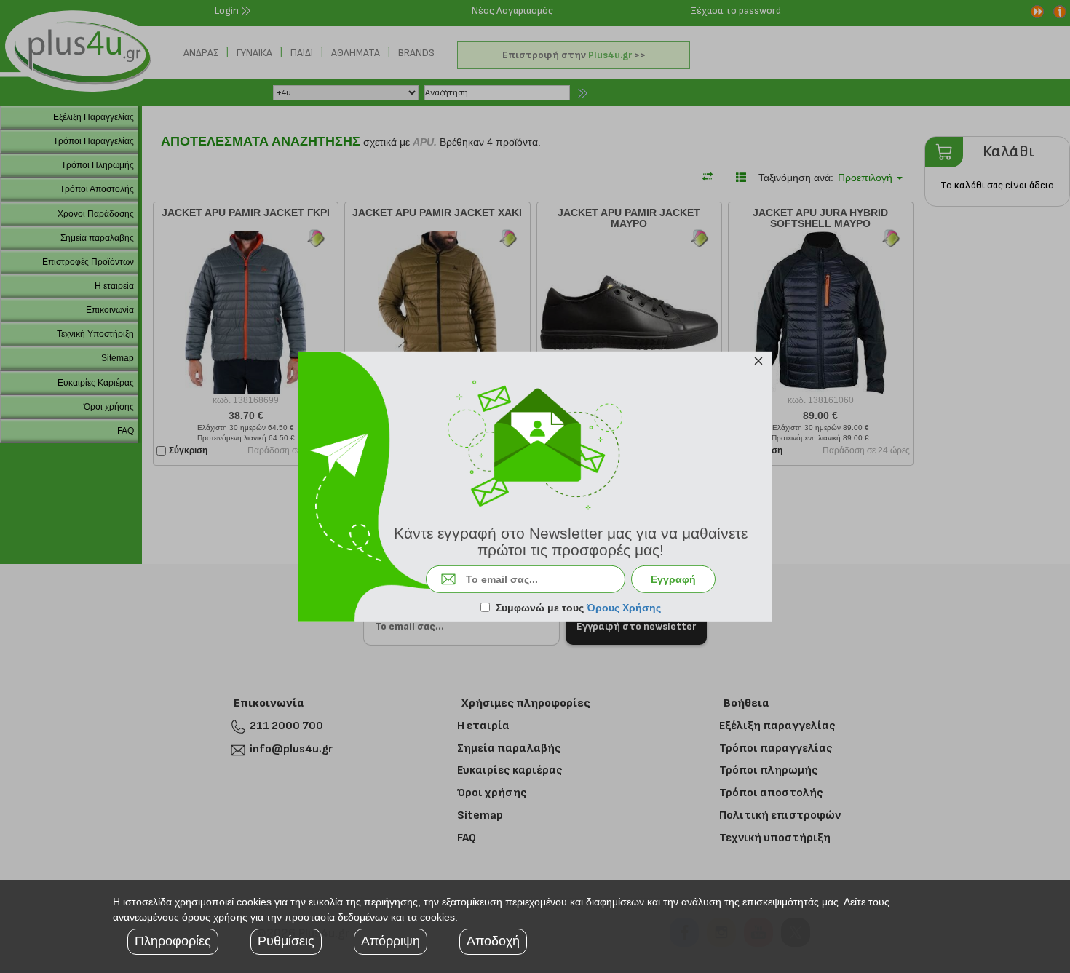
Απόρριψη (390, 941)
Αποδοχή (493, 941)
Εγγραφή (673, 579)
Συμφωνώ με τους (578, 607)
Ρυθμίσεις (286, 941)
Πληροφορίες (173, 941)
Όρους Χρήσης (624, 607)
